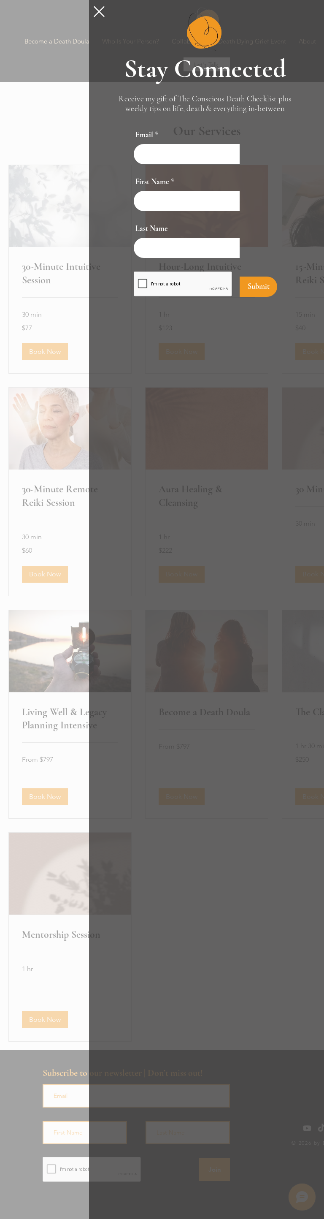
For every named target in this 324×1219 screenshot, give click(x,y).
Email (144, 134)
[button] (99, 11)
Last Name (151, 228)
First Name (152, 181)
